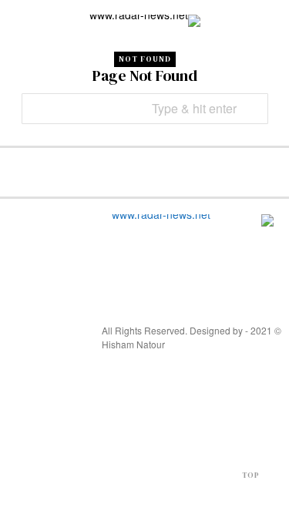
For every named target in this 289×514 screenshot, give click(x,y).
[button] (252, 108)
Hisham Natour (133, 344)
